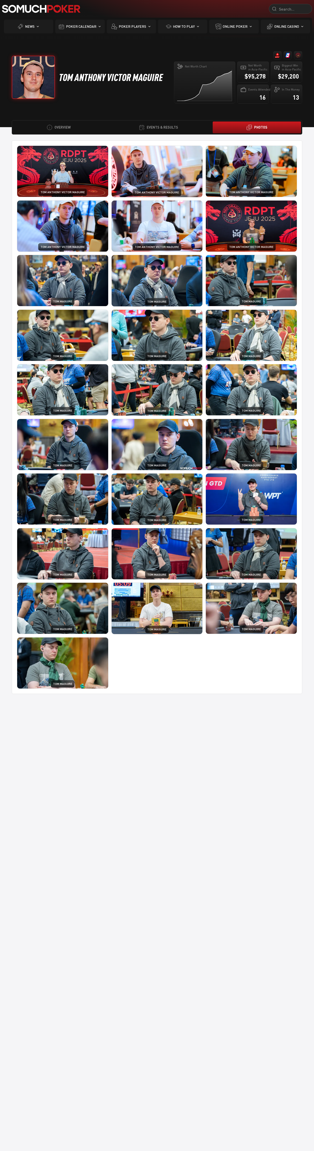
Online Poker (235, 26)
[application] (204, 85)
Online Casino (286, 26)
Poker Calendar (81, 26)
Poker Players (132, 26)
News (30, 26)
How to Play (184, 26)
